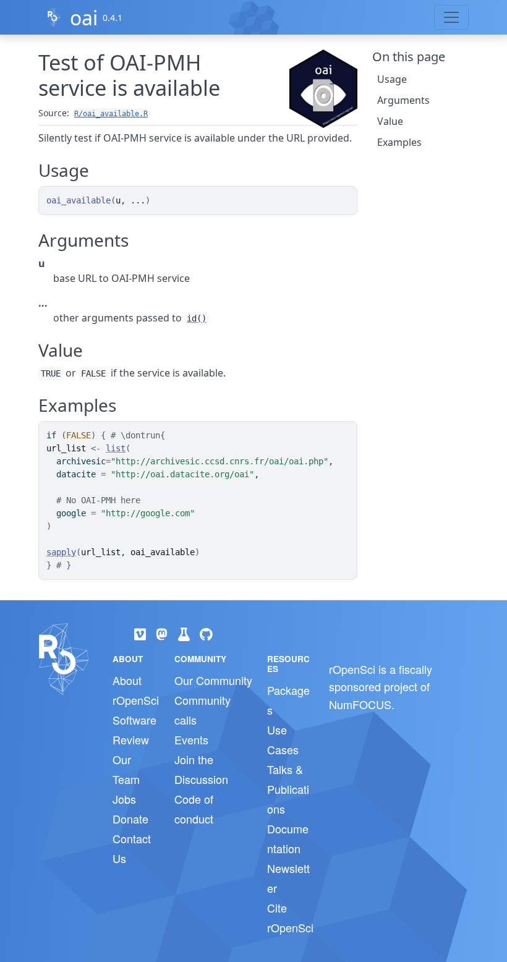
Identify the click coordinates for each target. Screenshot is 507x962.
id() (197, 318)
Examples (399, 142)
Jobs (124, 799)
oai (84, 17)
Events (191, 739)
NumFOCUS (360, 704)
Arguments (403, 100)
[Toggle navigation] (451, 17)
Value (390, 121)
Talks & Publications (288, 789)
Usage (392, 79)
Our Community (213, 680)
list (116, 448)
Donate (130, 819)
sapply (61, 552)
